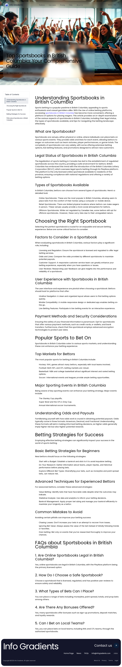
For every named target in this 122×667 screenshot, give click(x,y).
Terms (110, 660)
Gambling (11, 49)
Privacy (104, 660)
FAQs (86, 653)
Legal (116, 660)
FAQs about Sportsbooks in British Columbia (17, 119)
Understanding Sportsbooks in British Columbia (16, 100)
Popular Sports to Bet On (14, 110)
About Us (97, 660)
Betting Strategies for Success (16, 114)
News (79, 653)
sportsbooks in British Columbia (59, 113)
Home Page (69, 653)
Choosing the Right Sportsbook (16, 106)
